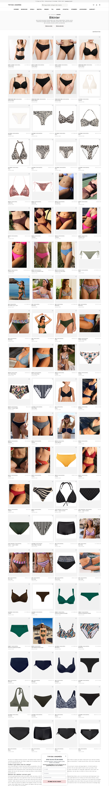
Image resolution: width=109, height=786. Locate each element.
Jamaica (33, 237)
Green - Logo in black (13, 544)
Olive (33, 339)
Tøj (49, 14)
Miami (33, 510)
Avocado (10, 715)
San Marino (57, 203)
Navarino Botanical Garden (61, 613)
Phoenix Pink (81, 237)
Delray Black (81, 66)
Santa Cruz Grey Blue (60, 271)
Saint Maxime (58, 442)
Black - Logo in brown (60, 510)
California (10, 203)
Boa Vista (80, 544)
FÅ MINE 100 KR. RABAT (54, 781)
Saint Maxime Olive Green (37, 647)
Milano (56, 715)
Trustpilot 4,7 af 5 (68, 1)
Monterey (57, 647)
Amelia (56, 374)
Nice (33, 134)
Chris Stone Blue (12, 374)
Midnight (10, 681)
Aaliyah (33, 442)
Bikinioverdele (48, 26)
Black (56, 408)
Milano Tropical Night (13, 408)
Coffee (9, 613)
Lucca (79, 442)
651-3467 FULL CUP (13, 305)
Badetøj (53, 14)
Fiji (79, 203)
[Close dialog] (66, 756)
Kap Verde (57, 579)
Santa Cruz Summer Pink (37, 271)
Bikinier (59, 14)
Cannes (80, 100)
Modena (80, 408)
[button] (42, 5)
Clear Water (34, 408)
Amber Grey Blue (82, 339)
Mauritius (34, 305)
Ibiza (79, 271)
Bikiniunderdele (60, 26)
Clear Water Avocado (36, 544)
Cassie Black (11, 66)
